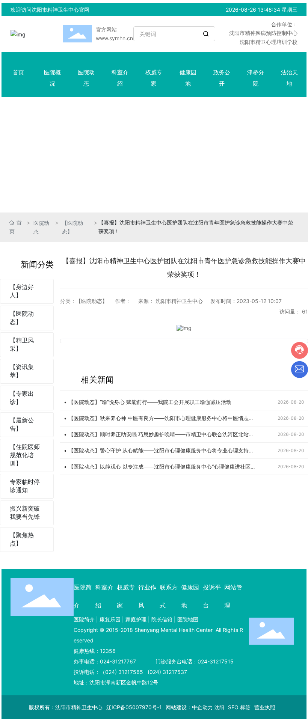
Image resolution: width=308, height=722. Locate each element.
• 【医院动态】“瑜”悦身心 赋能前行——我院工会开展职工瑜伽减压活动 (147, 402)
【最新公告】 (22, 424)
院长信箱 (161, 619)
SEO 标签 (239, 707)
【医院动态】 (72, 227)
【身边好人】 (22, 291)
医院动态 (41, 227)
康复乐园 (110, 619)
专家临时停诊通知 (25, 486)
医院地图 (187, 619)
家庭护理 (135, 619)
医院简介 (84, 619)
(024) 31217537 (166, 672)
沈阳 (219, 707)
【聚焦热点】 (22, 539)
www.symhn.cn (114, 38)
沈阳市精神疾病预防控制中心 (263, 33)
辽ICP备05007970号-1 (134, 707)
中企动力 (202, 707)
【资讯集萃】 (22, 371)
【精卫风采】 (22, 344)
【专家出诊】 (22, 397)
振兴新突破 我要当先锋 (25, 512)
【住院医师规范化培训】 (25, 455)
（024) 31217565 (121, 672)
